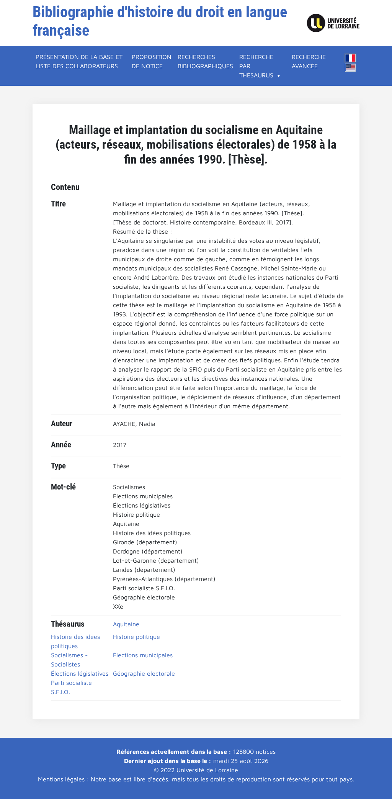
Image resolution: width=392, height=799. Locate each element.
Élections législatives (79, 673)
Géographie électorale (144, 673)
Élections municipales (143, 655)
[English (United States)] (350, 68)
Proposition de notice (152, 61)
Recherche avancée (309, 61)
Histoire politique (136, 636)
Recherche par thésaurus (256, 66)
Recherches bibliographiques (205, 61)
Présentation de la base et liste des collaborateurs (79, 61)
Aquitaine (126, 624)
